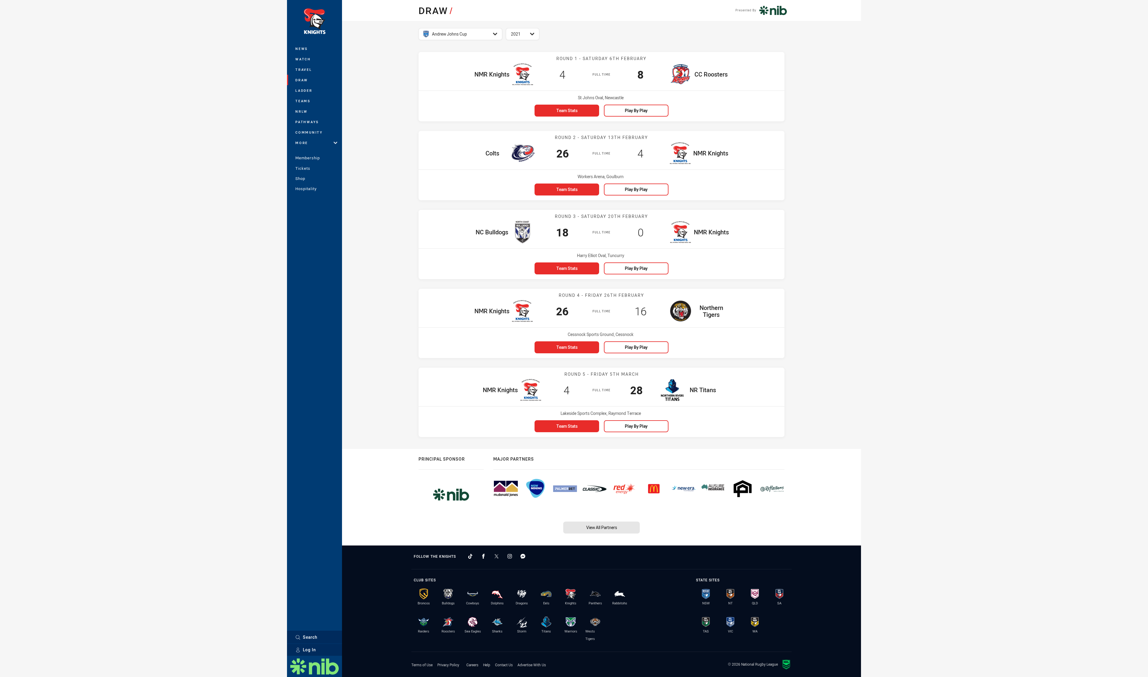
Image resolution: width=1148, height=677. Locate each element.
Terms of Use (422, 664)
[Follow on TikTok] (470, 556)
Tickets (302, 168)
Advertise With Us (531, 664)
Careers (472, 664)
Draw (301, 80)
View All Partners (601, 527)
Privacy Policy (448, 664)
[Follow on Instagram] (509, 556)
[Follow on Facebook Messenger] (522, 556)
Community (309, 132)
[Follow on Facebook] (483, 556)
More (301, 142)
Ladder (303, 90)
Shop (300, 178)
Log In (309, 649)
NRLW (301, 111)
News (301, 48)
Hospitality (306, 188)
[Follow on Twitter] (496, 556)
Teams (303, 101)
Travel (303, 69)
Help (486, 664)
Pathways (307, 122)
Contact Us (504, 664)
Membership (307, 158)
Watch (303, 59)
